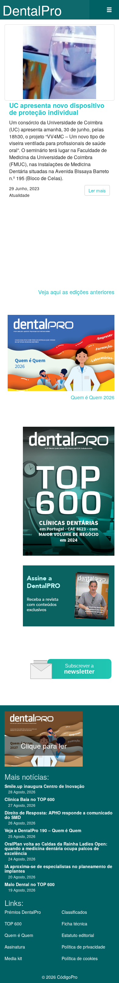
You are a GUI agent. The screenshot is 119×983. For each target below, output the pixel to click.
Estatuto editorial (78, 935)
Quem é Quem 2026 (92, 397)
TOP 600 (13, 924)
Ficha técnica (74, 924)
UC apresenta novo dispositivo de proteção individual (56, 109)
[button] (109, 10)
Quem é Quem (19, 935)
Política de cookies (80, 958)
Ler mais (97, 190)
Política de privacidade (83, 947)
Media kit (13, 958)
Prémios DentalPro (23, 912)
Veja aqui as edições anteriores (76, 292)
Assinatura (15, 947)
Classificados (74, 912)
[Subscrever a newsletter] (71, 683)
